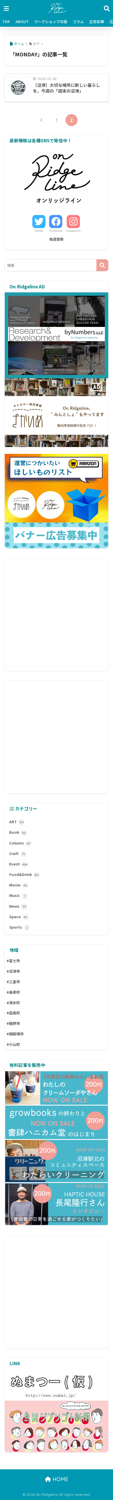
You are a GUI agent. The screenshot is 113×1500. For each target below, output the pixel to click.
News (17, 906)
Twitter (39, 231)
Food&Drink (24, 874)
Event (18, 864)
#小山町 (13, 1044)
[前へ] (41, 120)
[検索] (102, 265)
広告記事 (96, 21)
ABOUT (22, 21)
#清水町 (13, 1002)
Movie (18, 885)
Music (17, 895)
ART (16, 821)
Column (19, 843)
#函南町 (13, 1012)
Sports (18, 927)
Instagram (73, 231)
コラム (78, 21)
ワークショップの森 (50, 21)
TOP (6, 21)
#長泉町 (13, 992)
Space (18, 916)
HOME (59, 1479)
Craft (17, 853)
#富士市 (13, 960)
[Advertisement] (56, 614)
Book (17, 832)
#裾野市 (13, 1023)
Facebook (55, 231)
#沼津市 (13, 971)
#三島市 (13, 981)
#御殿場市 (15, 1033)
